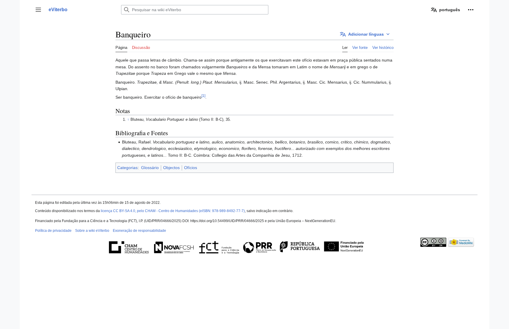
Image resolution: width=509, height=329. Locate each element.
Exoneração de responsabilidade (139, 231)
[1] (203, 96)
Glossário (150, 167)
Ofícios (190, 167)
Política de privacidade (53, 231)
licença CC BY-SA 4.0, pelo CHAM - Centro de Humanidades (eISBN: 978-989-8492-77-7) (173, 211)
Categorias (127, 167)
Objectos (171, 167)
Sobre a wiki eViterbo (92, 231)
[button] (38, 9)
